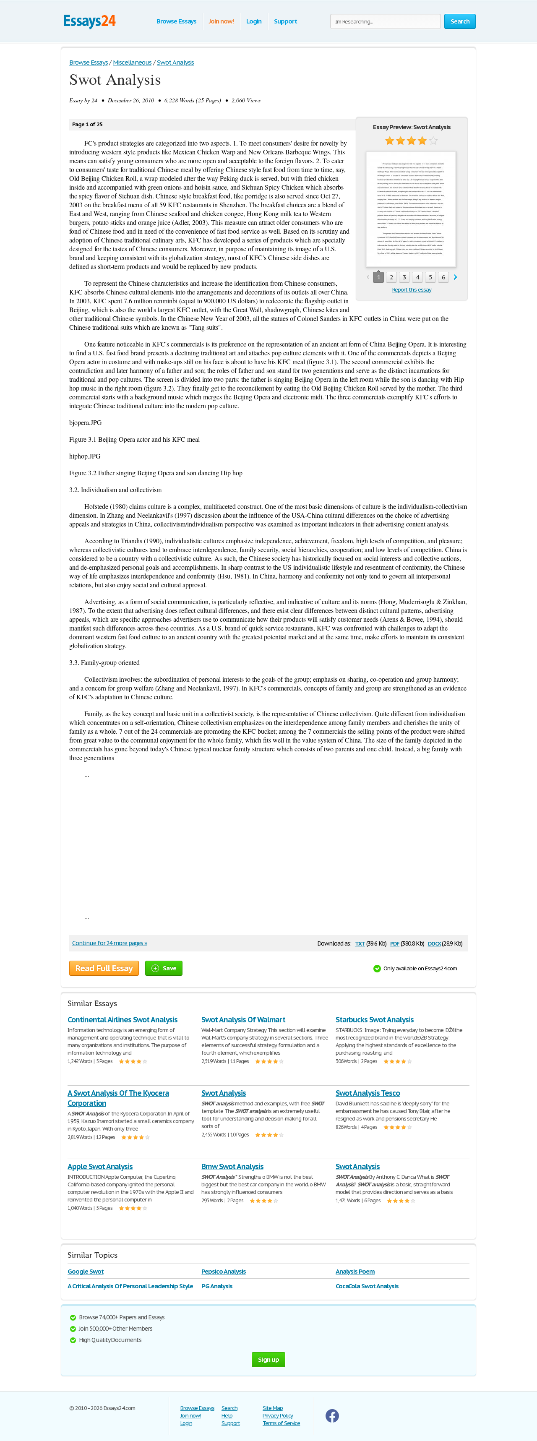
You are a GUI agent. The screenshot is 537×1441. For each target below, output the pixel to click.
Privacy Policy (278, 1415)
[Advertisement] (268, 845)
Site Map (273, 1408)
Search (229, 1408)
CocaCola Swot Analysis (367, 1286)
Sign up (268, 1359)
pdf (394, 943)
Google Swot (86, 1271)
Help (227, 1415)
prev (368, 277)
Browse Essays (176, 21)
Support (285, 21)
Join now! (221, 21)
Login (253, 21)
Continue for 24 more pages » (109, 943)
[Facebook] (332, 1420)
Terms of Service (281, 1423)
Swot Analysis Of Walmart (243, 1019)
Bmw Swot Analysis (232, 1166)
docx (434, 943)
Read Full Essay (104, 968)
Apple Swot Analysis (100, 1166)
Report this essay (411, 289)
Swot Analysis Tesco (368, 1093)
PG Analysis (216, 1286)
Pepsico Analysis (223, 1271)
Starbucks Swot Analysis (375, 1019)
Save (169, 968)
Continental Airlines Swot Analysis (122, 1019)
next (456, 277)
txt (360, 943)
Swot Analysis (223, 1093)
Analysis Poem (355, 1271)
